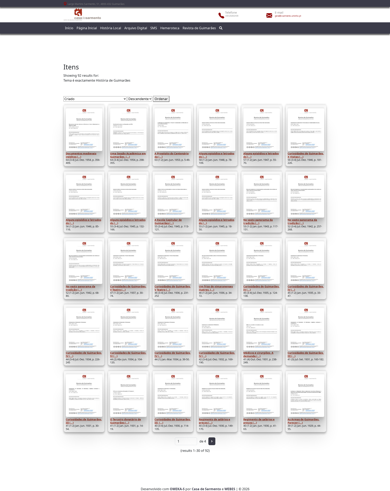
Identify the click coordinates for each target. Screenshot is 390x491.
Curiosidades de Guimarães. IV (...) (261, 288)
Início (69, 28)
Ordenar (161, 99)
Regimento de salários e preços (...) (214, 421)
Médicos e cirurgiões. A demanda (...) (258, 354)
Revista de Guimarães (199, 28)
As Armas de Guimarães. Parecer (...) (303, 421)
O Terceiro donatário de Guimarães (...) (125, 421)
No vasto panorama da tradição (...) (258, 221)
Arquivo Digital (135, 28)
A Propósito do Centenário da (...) (172, 154)
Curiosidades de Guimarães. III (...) (306, 354)
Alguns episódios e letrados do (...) (216, 154)
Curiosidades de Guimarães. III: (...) (173, 421)
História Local (110, 28)
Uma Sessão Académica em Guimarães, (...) (128, 154)
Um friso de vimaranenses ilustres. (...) (216, 288)
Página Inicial (87, 28)
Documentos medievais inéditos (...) (81, 154)
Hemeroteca (169, 28)
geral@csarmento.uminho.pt (288, 16)
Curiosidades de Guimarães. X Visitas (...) (306, 154)
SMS (153, 28)
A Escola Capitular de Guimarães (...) (168, 221)
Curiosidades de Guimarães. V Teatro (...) (128, 288)
